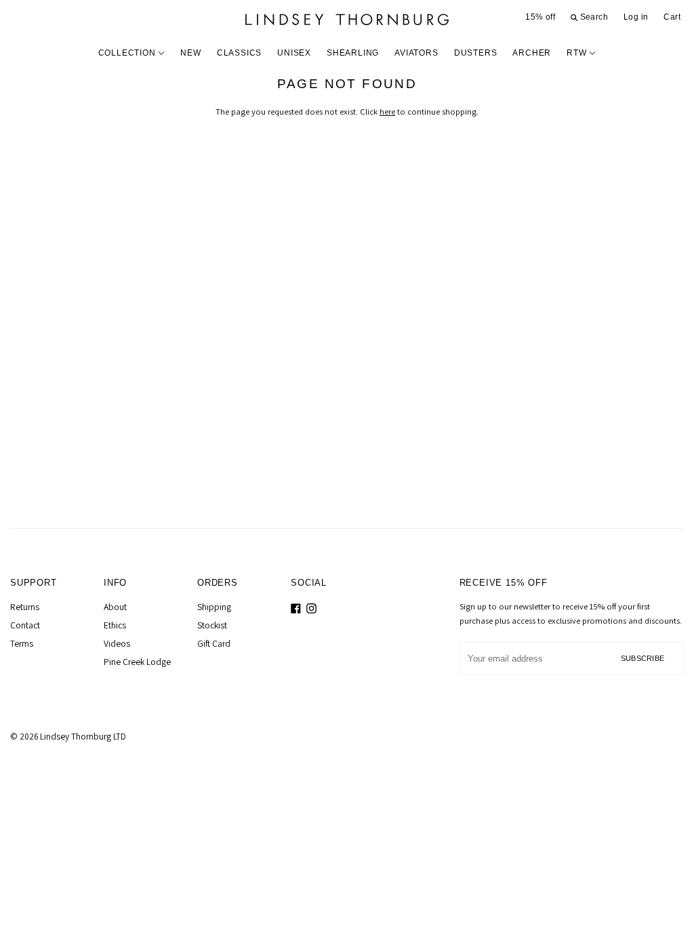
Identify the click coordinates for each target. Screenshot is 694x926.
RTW (578, 53)
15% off (540, 17)
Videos (117, 643)
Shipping (214, 607)
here (387, 111)
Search (592, 17)
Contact (25, 625)
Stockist (212, 625)
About (115, 607)
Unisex (294, 53)
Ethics (115, 625)
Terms (21, 643)
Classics (239, 53)
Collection (128, 53)
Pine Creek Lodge (137, 662)
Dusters (475, 53)
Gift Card (213, 643)
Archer (531, 53)
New (190, 53)
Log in (636, 17)
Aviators (416, 53)
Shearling (353, 53)
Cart (672, 17)
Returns (24, 607)
